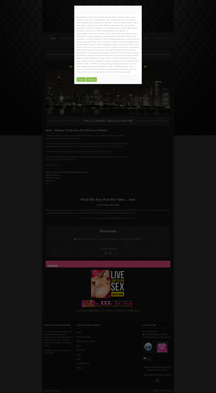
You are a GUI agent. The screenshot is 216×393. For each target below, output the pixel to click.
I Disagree (91, 79)
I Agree (81, 79)
